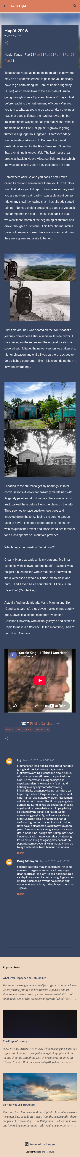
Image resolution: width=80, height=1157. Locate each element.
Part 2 (48, 54)
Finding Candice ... (42, 723)
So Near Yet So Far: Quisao (19, 1104)
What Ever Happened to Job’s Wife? (24, 977)
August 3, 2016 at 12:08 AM (38, 760)
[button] (6, 43)
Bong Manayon (27, 861)
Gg (19, 760)
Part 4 (59, 54)
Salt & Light (18, 6)
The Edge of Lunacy (15, 1041)
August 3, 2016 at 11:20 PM (54, 861)
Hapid (9, 729)
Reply (21, 852)
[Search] (75, 5)
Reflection (42, 729)
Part (7, 60)
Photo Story (24, 729)
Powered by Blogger (42, 1144)
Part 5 (69, 54)
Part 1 (38, 54)
